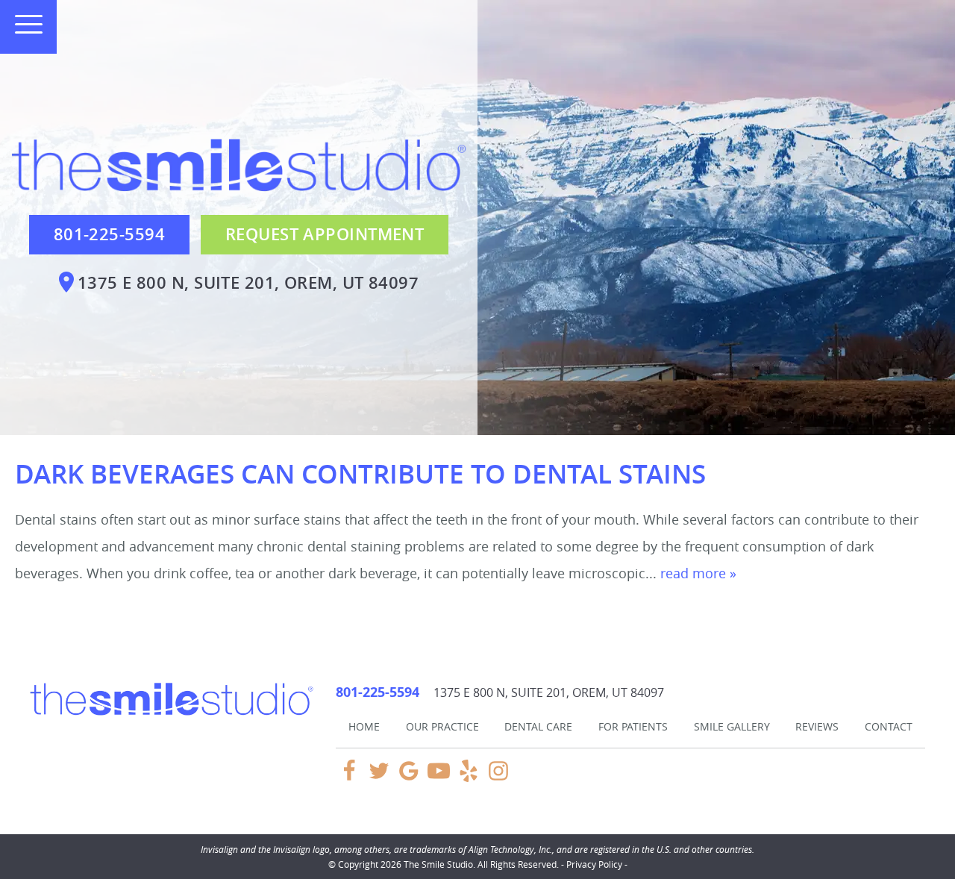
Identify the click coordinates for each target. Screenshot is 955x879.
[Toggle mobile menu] (22, 24)
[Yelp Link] (468, 777)
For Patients (633, 726)
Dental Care (538, 726)
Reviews (817, 726)
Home (364, 726)
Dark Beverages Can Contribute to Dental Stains (360, 474)
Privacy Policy (594, 864)
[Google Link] (409, 777)
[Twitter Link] (379, 777)
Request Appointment (324, 234)
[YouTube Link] (439, 777)
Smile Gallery (732, 726)
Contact (888, 726)
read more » (698, 573)
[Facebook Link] (349, 777)
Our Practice (442, 726)
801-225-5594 (109, 234)
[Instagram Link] (498, 777)
